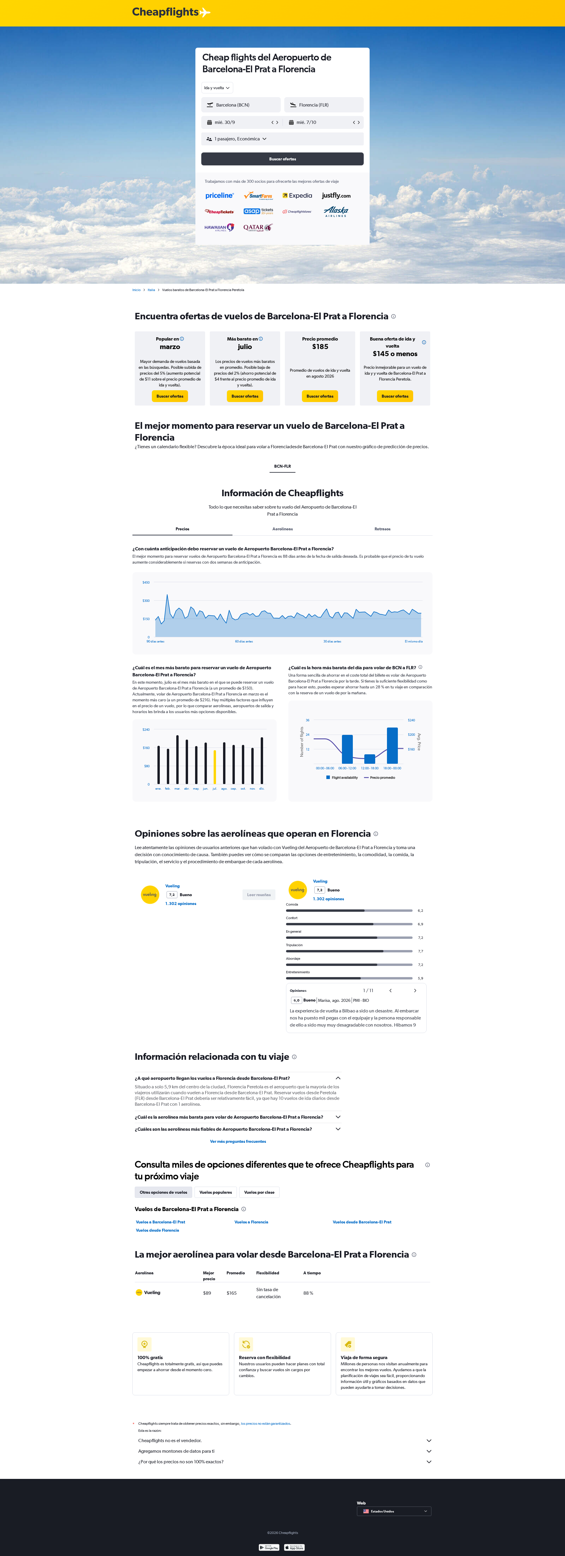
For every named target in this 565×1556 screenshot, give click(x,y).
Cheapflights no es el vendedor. (170, 1440)
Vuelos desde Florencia (157, 1230)
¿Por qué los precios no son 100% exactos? (181, 1461)
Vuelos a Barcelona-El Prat (160, 1222)
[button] (238, 122)
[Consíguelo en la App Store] (294, 1548)
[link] (170, 396)
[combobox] (217, 88)
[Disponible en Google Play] (269, 1548)
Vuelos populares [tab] (216, 1192)
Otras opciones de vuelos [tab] (163, 1192)
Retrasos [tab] (382, 529)
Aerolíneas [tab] (282, 529)
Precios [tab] (182, 529)
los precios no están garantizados (265, 1424)
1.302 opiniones (180, 903)
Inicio (136, 290)
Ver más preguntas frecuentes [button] (238, 1141)
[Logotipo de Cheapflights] (165, 13)
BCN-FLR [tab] (282, 466)
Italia (151, 290)
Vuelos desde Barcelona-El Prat (362, 1222)
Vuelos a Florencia (251, 1222)
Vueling (172, 886)
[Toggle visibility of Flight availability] (342, 777)
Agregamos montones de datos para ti (176, 1451)
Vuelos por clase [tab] (259, 1192)
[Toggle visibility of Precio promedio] (379, 777)
